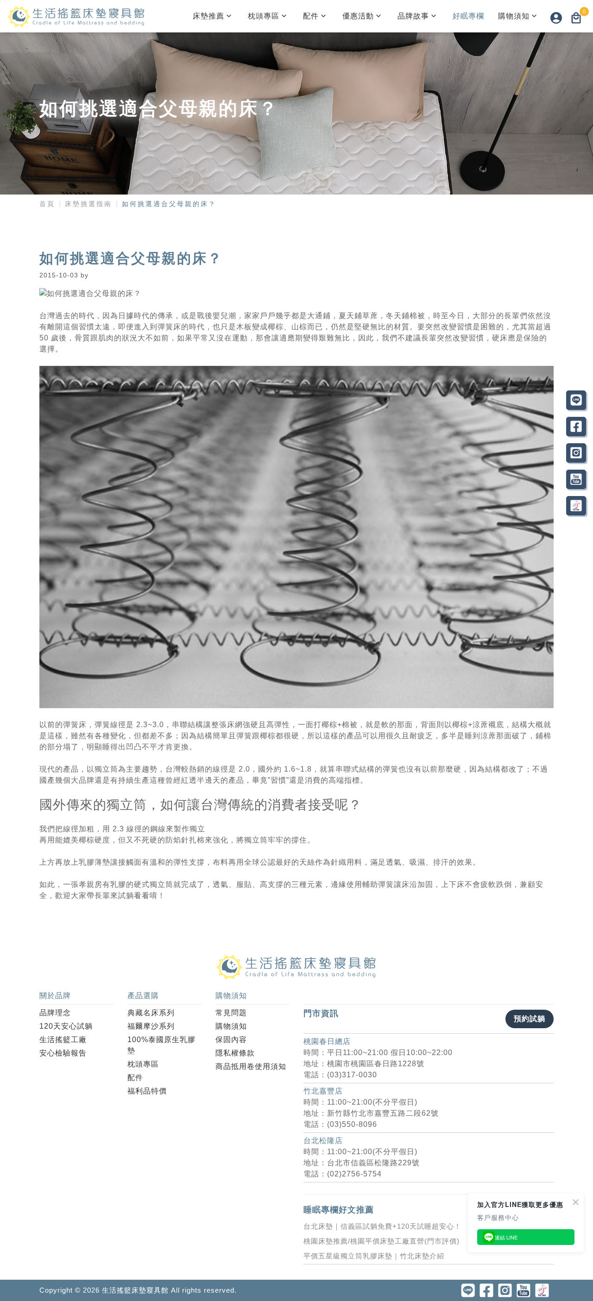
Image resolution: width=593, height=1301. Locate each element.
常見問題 (231, 1013)
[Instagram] (576, 453)
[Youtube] (576, 479)
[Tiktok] (576, 505)
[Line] (576, 400)
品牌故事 (413, 16)
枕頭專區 (263, 16)
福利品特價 (147, 1091)
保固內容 (231, 1039)
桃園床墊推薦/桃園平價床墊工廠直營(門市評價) (381, 1241)
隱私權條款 (235, 1053)
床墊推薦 (208, 16)
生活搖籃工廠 (63, 1039)
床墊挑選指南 (88, 203)
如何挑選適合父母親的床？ (169, 203)
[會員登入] (556, 17)
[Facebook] (576, 426)
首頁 (47, 203)
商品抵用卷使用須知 (250, 1066)
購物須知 (514, 16)
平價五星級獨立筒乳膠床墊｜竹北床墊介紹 (373, 1256)
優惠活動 (358, 16)
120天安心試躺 (66, 1026)
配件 (311, 16)
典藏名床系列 (151, 1013)
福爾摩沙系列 (151, 1026)
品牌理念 (55, 1013)
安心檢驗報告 (63, 1053)
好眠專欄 (468, 16)
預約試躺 (529, 1019)
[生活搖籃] (76, 16)
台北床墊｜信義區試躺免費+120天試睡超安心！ (382, 1226)
